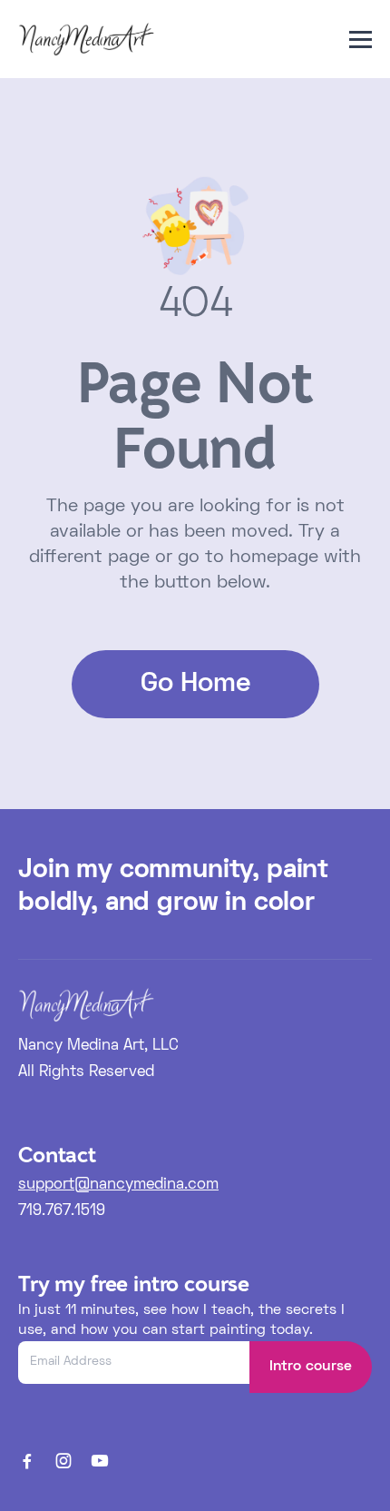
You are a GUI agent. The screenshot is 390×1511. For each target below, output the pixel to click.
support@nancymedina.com (118, 1185)
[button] (360, 39)
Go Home (195, 684)
